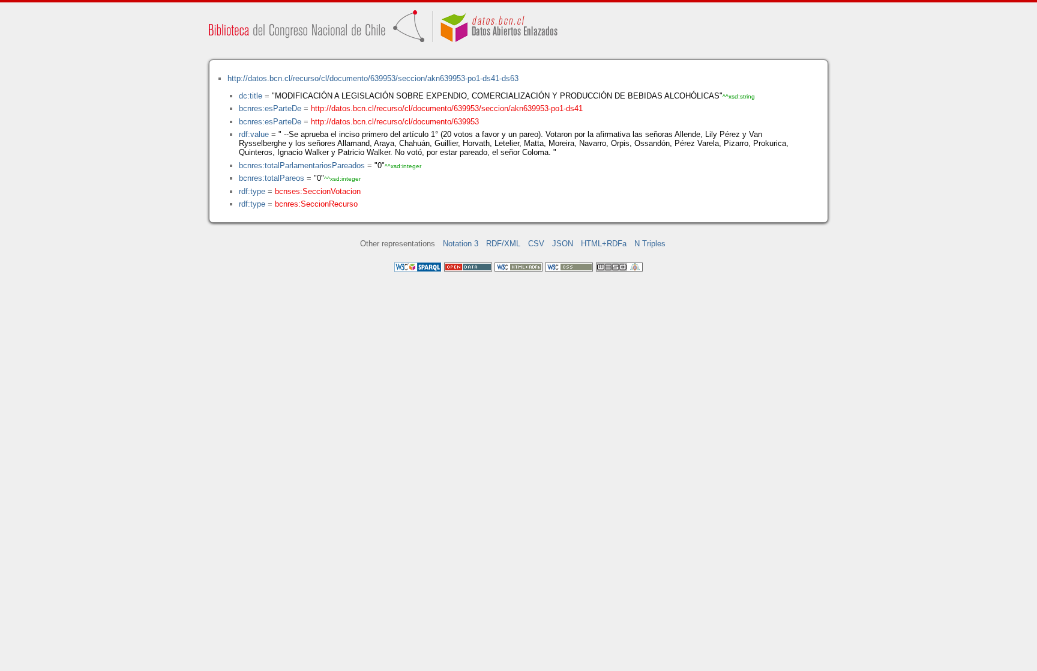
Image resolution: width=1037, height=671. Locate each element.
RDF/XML (503, 243)
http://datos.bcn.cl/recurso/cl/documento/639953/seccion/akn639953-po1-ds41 (447, 108)
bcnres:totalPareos (271, 178)
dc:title (250, 95)
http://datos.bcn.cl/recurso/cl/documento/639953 (395, 121)
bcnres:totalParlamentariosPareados (302, 165)
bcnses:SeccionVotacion (318, 191)
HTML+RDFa (604, 243)
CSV (536, 243)
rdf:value (254, 134)
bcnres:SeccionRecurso (316, 203)
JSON (562, 243)
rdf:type (252, 191)
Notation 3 (460, 243)
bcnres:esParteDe (270, 108)
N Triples (650, 243)
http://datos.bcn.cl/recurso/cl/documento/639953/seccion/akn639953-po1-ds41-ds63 (372, 78)
